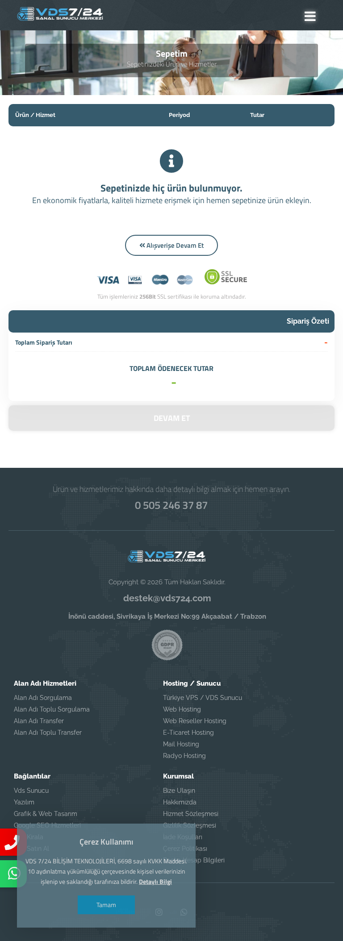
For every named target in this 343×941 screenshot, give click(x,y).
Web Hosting (182, 709)
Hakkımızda (180, 802)
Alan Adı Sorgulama (43, 697)
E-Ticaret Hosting (188, 732)
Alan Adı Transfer (39, 720)
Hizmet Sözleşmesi (190, 813)
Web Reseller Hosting (194, 720)
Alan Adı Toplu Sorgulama (52, 709)
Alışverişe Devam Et (174, 245)
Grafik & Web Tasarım (45, 813)
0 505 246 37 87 (171, 505)
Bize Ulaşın (179, 790)
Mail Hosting (181, 744)
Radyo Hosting (184, 755)
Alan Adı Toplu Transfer (48, 732)
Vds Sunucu (31, 790)
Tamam (106, 904)
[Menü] (310, 16)
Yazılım (24, 802)
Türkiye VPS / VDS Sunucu (202, 697)
